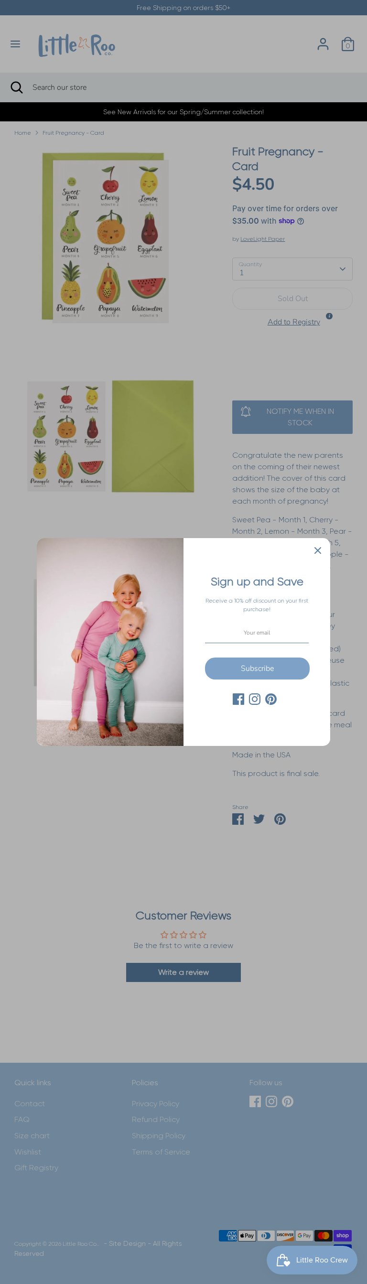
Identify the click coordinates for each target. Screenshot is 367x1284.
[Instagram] (254, 699)
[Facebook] (238, 699)
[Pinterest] (271, 699)
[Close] (317, 550)
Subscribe (257, 668)
